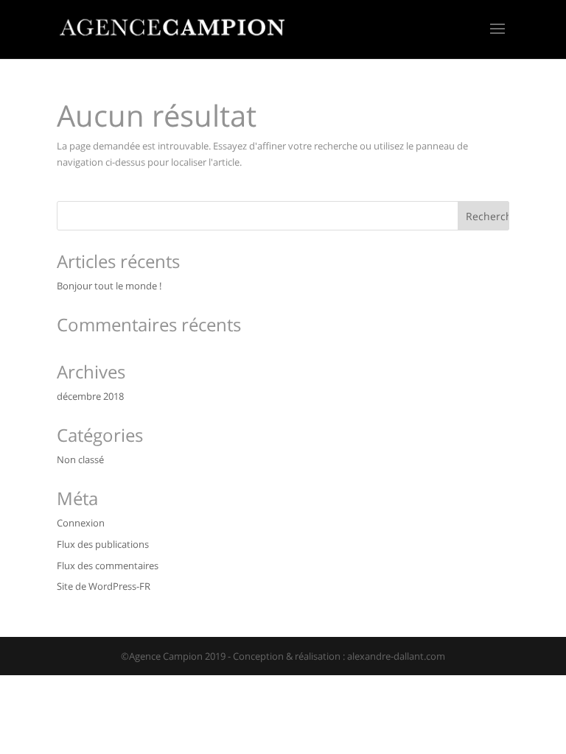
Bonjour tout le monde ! (109, 285)
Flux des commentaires (107, 565)
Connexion (81, 522)
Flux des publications (103, 544)
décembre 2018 (90, 396)
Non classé (80, 459)
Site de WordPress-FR (103, 586)
